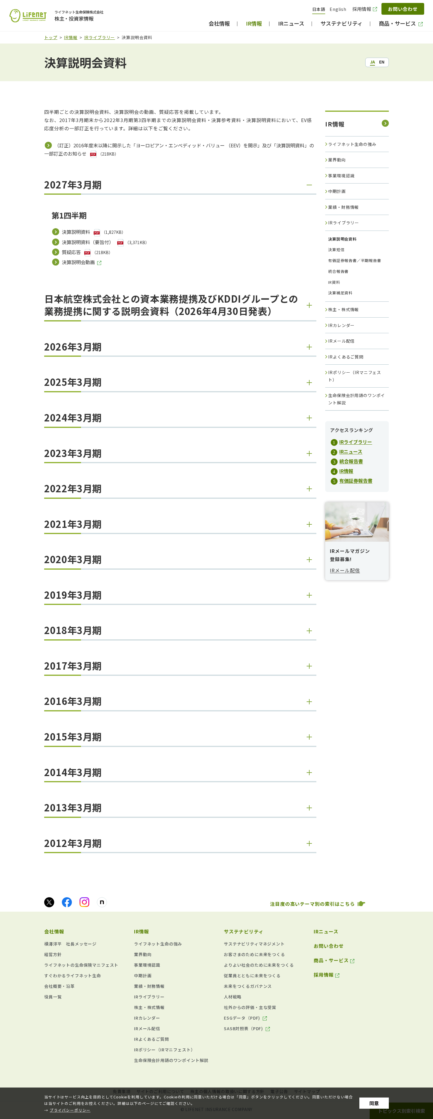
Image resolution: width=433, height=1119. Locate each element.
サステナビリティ (244, 931)
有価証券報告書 (355, 480)
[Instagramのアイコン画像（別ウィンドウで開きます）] (84, 902)
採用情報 (361, 8)
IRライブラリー (99, 37)
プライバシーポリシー (70, 1110)
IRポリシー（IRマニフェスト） (354, 376)
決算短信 (336, 249)
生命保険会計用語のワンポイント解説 (356, 399)
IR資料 (334, 282)
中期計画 (337, 191)
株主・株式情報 (343, 309)
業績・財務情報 (343, 207)
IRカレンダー (341, 325)
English (338, 9)
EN (381, 62)
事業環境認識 (341, 176)
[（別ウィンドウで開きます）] (94, 153)
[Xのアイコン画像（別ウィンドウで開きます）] (49, 902)
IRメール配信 (341, 341)
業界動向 (337, 160)
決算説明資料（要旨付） (88, 242)
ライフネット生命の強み (352, 144)
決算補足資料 (340, 293)
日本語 (318, 9)
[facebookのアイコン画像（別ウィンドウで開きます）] (67, 902)
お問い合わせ (403, 8)
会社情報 (54, 931)
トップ (50, 37)
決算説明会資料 (340, 240)
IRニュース (350, 451)
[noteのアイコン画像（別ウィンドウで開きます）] (102, 902)
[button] (180, 186)
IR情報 (70, 37)
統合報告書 (338, 271)
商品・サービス (331, 960)
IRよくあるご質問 (345, 357)
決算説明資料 (76, 231)
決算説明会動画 (78, 262)
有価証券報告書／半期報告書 (354, 260)
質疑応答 (71, 252)
